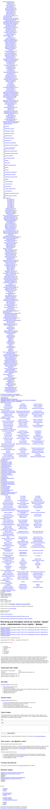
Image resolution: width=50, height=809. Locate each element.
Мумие (9, 386)
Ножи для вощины (10, 42)
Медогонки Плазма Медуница (10, 215)
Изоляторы (9, 99)
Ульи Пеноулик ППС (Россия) (9, 18)
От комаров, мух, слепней (10, 94)
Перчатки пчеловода (9, 8)
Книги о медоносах (9, 366)
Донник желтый (10, 333)
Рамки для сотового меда (9, 276)
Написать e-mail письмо (6, 593)
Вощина (10, 36)
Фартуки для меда (10, 14)
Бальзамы (10, 380)
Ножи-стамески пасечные (10, 240)
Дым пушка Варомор (9, 91)
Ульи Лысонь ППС (9, 20)
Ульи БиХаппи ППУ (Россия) (9, 22)
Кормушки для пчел (9, 288)
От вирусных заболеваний (10, 60)
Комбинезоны (10, 2)
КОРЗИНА (13, 400)
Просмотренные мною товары (8, 590)
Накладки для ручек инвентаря (10, 237)
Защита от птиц (10, 89)
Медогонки (5, 197)
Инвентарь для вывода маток (9, 100)
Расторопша (10, 346)
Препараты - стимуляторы (10, 65)
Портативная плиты (10, 286)
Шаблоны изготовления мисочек (10, 121)
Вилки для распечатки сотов (9, 233)
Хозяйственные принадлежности (10, 317)
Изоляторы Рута (7, 140)
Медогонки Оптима (9, 223)
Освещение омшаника (10, 296)
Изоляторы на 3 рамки (9, 133)
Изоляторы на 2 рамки (9, 130)
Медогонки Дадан (10, 208)
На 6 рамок (9, 202)
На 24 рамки (10, 207)
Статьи (4, 803)
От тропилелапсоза (10, 67)
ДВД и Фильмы (9, 353)
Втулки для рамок (10, 45)
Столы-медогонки (10, 229)
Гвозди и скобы (9, 52)
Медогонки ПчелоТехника (10, 219)
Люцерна (10, 340)
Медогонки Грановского (9, 216)
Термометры (10, 306)
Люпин (10, 339)
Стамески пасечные (9, 243)
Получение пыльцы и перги (10, 279)
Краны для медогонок (10, 226)
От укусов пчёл (9, 88)
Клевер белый (10, 335)
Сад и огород (9, 322)
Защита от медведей (10, 80)
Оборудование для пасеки (9, 282)
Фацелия (10, 349)
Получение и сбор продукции (9, 273)
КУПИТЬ (3, 776)
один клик (21, 756)
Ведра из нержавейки (10, 250)
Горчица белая (10, 327)
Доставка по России (7, 798)
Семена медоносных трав (8, 323)
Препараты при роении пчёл (9, 72)
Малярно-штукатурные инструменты (11, 320)
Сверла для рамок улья (10, 47)
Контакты (5, 788)
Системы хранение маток (10, 119)
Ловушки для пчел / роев (10, 289)
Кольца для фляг (10, 267)
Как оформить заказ (7, 793)
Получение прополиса (10, 280)
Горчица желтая (10, 328)
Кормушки (9, 375)
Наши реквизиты (4, 597)
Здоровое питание (10, 384)
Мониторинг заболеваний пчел (10, 93)
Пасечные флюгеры (9, 284)
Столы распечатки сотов (9, 253)
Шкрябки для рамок (10, 48)
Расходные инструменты (10, 315)
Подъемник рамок (10, 56)
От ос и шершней (10, 86)
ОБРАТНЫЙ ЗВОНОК (6, 399)
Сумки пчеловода (10, 12)
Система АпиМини (10, 115)
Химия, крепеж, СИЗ (10, 319)
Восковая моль (10, 381)
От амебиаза (10, 69)
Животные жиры (10, 383)
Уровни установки (10, 31)
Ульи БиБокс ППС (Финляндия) (10, 21)
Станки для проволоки (10, 39)
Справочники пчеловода (9, 362)
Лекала (10, 49)
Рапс (10, 344)
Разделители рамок (10, 58)
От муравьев (10, 83)
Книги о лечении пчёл (10, 356)
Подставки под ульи (9, 29)
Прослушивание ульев (10, 295)
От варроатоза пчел (9, 61)
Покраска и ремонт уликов (10, 32)
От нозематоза (10, 66)
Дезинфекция (10, 73)
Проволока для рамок (10, 43)
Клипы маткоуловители (10, 103)
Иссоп (10, 334)
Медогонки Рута (9, 209)
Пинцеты (10, 114)
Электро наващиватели (10, 51)
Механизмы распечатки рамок (10, 260)
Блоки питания (10, 303)
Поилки (10, 376)
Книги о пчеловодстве (10, 364)
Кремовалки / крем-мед (10, 270)
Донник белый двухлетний (10, 330)
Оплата (4, 790)
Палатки (10, 294)
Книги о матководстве (10, 357)
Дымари (10, 234)
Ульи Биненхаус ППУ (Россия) (10, 19)
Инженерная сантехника (10, 316)
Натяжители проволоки (9, 55)
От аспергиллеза (10, 71)
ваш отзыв (23, 765)
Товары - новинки (6, 591)
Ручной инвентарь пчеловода (9, 230)
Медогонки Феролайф (10, 220)
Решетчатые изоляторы (9, 148)
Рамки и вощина (6, 35)
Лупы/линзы (10, 106)
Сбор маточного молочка (9, 277)
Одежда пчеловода (7, 1)
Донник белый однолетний (10, 332)
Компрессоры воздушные (10, 304)
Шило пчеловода (10, 245)
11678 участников (12, 608)
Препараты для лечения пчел (9, 59)
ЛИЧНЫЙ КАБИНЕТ (5, 400)
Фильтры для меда (10, 252)
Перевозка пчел (10, 301)
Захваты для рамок (10, 235)
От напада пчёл (10, 85)
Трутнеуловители (10, 120)
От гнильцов (10, 63)
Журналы (10, 367)
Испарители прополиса (10, 281)
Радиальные (9, 214)
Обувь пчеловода (10, 7)
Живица (10, 382)
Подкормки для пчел (9, 75)
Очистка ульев (10, 241)
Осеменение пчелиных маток (10, 113)
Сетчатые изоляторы (7, 468)
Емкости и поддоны (9, 262)
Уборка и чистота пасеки (9, 307)
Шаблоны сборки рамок (10, 41)
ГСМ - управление (10, 302)
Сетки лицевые (9, 11)
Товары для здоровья (7, 379)
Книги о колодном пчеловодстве (10, 355)
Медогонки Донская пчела (10, 217)
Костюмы (9, 4)
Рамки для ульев (9, 38)
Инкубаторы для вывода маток (10, 101)
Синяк (10, 348)
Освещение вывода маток (9, 112)
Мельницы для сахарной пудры (10, 300)
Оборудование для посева (9, 324)
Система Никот (9, 118)
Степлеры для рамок (9, 54)
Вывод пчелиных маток (8, 96)
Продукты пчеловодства (9, 390)
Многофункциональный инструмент (11, 236)
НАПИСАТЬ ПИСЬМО (30, 400)
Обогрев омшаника (9, 293)
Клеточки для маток (9, 102)
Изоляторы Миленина (9, 138)
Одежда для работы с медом (10, 261)
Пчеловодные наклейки (10, 361)
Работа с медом (6, 248)
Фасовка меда (10, 259)
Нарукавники (10, 6)
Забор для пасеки (10, 309)
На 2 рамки (9, 199)
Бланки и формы (10, 369)
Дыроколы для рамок (9, 46)
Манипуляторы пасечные (10, 299)
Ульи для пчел (6, 16)
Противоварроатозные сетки (9, 87)
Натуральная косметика (10, 387)
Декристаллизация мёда (9, 256)
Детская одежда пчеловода (10, 15)
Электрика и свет (10, 321)
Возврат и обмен (7, 794)
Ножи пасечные (9, 239)
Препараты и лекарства (10, 377)
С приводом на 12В (9, 212)
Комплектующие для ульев (9, 27)
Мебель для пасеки (10, 297)
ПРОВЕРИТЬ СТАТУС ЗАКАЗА (8, 401)
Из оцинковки (10, 222)
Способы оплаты (4, 700)
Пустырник (10, 343)
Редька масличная (10, 347)
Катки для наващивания (9, 53)
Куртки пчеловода (10, 5)
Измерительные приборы (9, 265)
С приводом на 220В (9, 213)
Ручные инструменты (9, 314)
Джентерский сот (10, 98)
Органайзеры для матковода (10, 110)
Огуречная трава (10, 342)
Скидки (5, 795)
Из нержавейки (9, 221)
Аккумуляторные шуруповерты (10, 310)
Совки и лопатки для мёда (10, 242)
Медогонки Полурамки (10, 210)
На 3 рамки (9, 200)
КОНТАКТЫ (14, 399)
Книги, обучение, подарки (9, 352)
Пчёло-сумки (10, 269)
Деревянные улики (10, 25)
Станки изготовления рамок (10, 40)
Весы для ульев (10, 33)
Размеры (5, 802)
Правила (5, 789)
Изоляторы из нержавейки (10, 142)
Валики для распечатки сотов (9, 232)
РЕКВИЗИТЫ (19, 401)
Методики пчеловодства (9, 360)
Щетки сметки (10, 247)
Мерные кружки (10, 266)
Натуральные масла (9, 388)
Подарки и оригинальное (9, 371)
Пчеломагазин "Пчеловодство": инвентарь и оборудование (14, 807)
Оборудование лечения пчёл (9, 95)
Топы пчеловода (9, 13)
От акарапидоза (9, 68)
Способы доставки (5, 684)
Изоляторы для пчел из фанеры (11, 145)
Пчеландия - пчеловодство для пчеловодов (20, 604)
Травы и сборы (9, 391)
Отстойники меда (10, 257)
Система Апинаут (10, 116)
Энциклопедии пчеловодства (9, 363)
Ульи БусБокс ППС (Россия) (10, 23)
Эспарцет (10, 350)
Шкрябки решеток (10, 246)
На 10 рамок (10, 205)
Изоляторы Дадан (8, 135)
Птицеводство (6, 374)
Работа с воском (9, 274)
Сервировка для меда (10, 275)
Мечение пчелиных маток (10, 107)
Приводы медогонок (9, 228)
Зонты (10, 283)
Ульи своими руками (10, 26)
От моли (10, 82)
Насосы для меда (10, 263)
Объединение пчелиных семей (10, 92)
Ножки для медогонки (10, 227)
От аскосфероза (9, 62)
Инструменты (6, 312)
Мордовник (10, 341)
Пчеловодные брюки (9, 9)
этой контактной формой (40, 736)
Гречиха (10, 329)
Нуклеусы (10, 109)
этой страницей (21, 748)
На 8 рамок (10, 203)
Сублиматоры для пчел (10, 78)
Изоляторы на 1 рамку (9, 128)
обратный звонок (24, 755)
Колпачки (10, 105)
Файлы (10, 373)
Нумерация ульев (10, 28)
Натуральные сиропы (10, 389)
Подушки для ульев (9, 34)
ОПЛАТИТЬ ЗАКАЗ (20, 400)
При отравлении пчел (10, 76)
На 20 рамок (10, 206)
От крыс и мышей (10, 81)
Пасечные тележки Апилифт (9, 287)
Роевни (9, 292)
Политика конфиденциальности (10, 799)
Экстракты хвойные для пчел (10, 79)
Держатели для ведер (10, 272)
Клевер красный (10, 336)
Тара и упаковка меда (9, 249)
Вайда (10, 326)
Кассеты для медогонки (10, 225)
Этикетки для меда (10, 255)
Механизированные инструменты (10, 313)
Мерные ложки (10, 268)
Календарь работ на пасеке (10, 354)
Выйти (4, 804)
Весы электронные (10, 254)
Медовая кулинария (10, 359)
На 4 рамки (9, 201)
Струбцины (10, 308)
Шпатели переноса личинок (10, 122)
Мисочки (10, 108)
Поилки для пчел (10, 290)
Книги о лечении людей (9, 368)
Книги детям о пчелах (10, 370)
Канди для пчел (9, 74)
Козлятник (10, 337)
